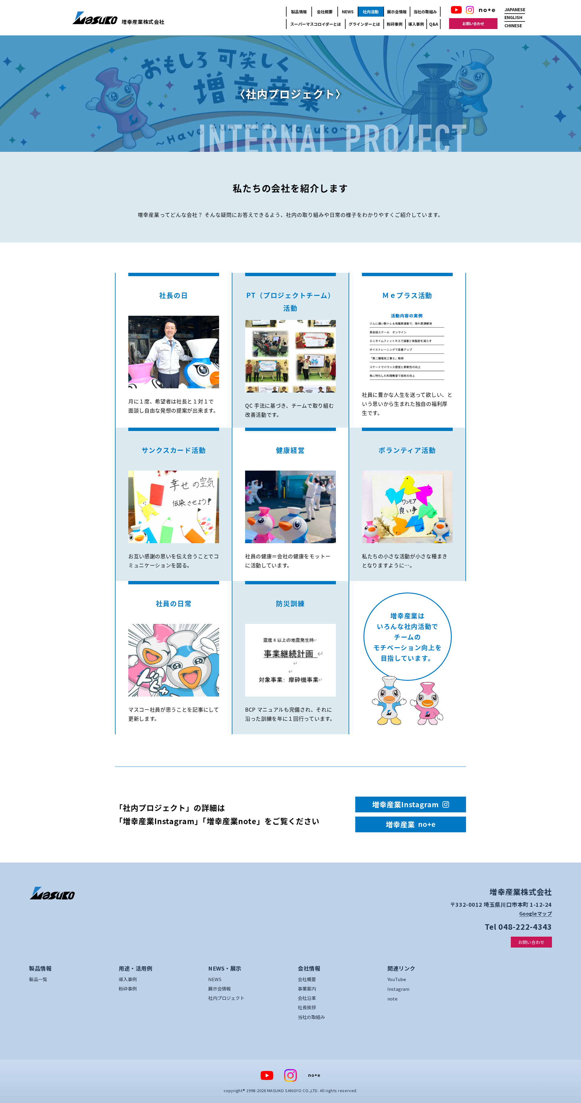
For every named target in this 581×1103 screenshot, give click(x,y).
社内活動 (371, 12)
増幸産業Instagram (405, 804)
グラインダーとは (364, 24)
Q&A (433, 24)
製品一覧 (38, 979)
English (513, 17)
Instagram (398, 989)
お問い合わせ (473, 23)
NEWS (215, 979)
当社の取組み (425, 12)
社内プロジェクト (226, 998)
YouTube (396, 979)
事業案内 (307, 988)
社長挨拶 (307, 1007)
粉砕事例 (394, 24)
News (347, 12)
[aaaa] (52, 893)
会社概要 (325, 12)
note (392, 998)
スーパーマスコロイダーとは (315, 24)
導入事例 (416, 24)
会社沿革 (307, 998)
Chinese (513, 25)
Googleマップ (535, 913)
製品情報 (299, 12)
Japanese (514, 9)
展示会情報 (397, 12)
